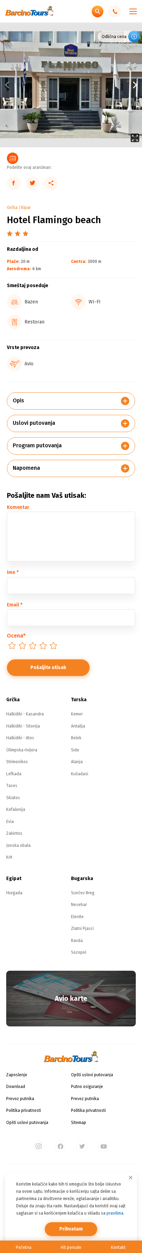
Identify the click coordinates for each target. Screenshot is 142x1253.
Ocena (16, 635)
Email (14, 605)
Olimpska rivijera (21, 750)
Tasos (11, 786)
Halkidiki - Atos (20, 738)
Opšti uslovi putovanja (27, 1123)
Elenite (77, 917)
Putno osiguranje (87, 1087)
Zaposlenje (16, 1075)
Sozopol (78, 952)
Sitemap (78, 1123)
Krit (9, 857)
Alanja (77, 762)
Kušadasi (79, 774)
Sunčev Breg (82, 893)
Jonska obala (18, 845)
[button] (106, 84)
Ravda (77, 941)
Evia (10, 822)
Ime (13, 572)
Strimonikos (17, 762)
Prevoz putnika (20, 1099)
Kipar (26, 207)
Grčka (12, 207)
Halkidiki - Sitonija (23, 726)
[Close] (130, 1177)
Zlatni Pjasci (82, 928)
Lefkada (13, 774)
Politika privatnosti (23, 1110)
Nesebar (79, 905)
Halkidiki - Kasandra (25, 714)
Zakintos (14, 833)
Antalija (78, 726)
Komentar (18, 507)
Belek (76, 738)
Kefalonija (15, 809)
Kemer (77, 714)
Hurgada (14, 893)
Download (15, 1087)
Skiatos (13, 798)
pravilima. (115, 1213)
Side (75, 750)
